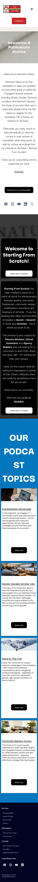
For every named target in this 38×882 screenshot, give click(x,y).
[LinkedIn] (25, 204)
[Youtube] (19, 204)
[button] (31, 9)
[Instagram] (12, 204)
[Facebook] (6, 204)
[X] (32, 204)
